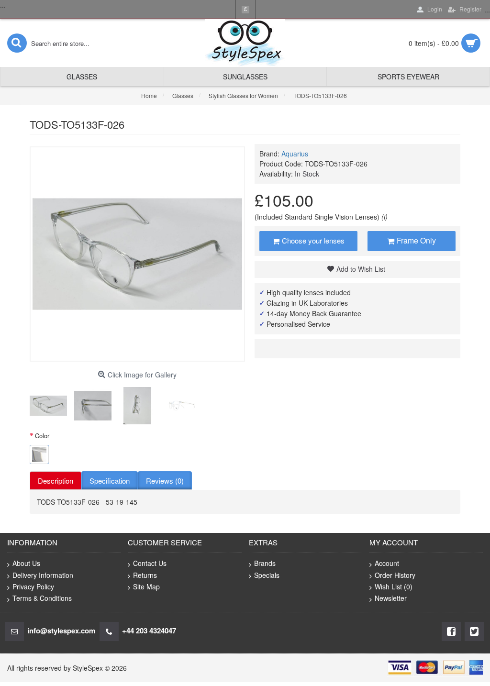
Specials (266, 575)
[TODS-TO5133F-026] (48, 405)
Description (55, 481)
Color (42, 435)
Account (387, 563)
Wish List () (393, 586)
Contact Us (150, 563)
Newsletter (391, 598)
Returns (145, 575)
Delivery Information (42, 575)
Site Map (146, 586)
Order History (395, 575)
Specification (109, 481)
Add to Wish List (360, 269)
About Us (26, 563)
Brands (265, 563)
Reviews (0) (165, 481)
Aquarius (294, 153)
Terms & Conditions (42, 598)
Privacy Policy (33, 586)
